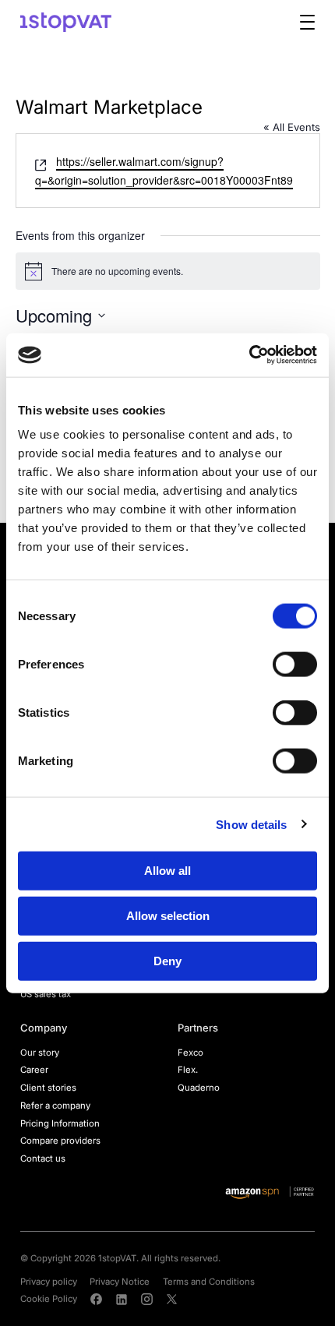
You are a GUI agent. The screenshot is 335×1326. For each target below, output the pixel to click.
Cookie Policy (48, 1298)
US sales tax (45, 994)
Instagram (146, 1298)
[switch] (295, 664)
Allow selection (168, 915)
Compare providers (60, 1140)
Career (34, 1069)
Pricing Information (60, 1123)
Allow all (167, 870)
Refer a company (55, 1105)
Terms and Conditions (209, 1281)
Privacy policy (48, 1281)
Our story (39, 1052)
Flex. (188, 1069)
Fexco (190, 1052)
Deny (167, 960)
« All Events (291, 127)
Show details (251, 824)
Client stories (48, 1087)
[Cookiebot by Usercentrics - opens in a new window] (249, 355)
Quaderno (199, 1087)
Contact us (42, 1158)
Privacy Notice (120, 1281)
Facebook (96, 1298)
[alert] (168, 271)
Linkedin (121, 1298)
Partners (198, 1027)
